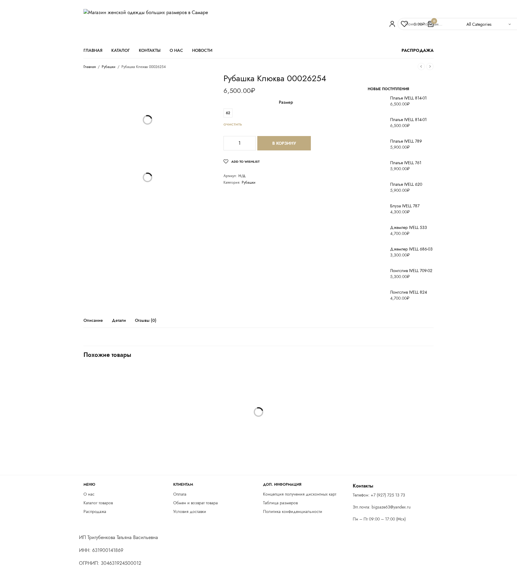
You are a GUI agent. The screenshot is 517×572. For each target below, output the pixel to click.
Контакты (150, 50)
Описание (93, 320)
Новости (202, 50)
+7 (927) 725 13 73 (388, 495)
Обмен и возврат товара (195, 503)
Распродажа (94, 511)
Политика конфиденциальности (292, 511)
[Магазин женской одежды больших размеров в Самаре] (233, 24)
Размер (286, 102)
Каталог (120, 50)
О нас (176, 50)
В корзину (284, 143)
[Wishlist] (404, 24)
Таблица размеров (280, 503)
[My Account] (392, 24)
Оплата (179, 494)
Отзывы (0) (145, 320)
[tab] (97, 323)
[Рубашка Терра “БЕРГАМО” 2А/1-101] (378, 422)
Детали (119, 320)
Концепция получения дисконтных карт (299, 494)
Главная (92, 50)
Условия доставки (189, 511)
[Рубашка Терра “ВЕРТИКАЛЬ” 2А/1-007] (258, 422)
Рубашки (108, 67)
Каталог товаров (98, 503)
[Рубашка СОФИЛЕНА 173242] (138, 422)
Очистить (232, 124)
